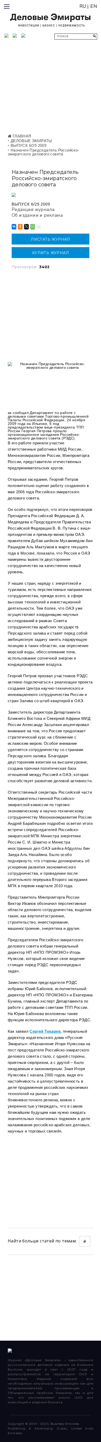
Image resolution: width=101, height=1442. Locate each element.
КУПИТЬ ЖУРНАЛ (50, 253)
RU (83, 6)
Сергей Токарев (45, 1031)
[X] (26, 226)
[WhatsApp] (32, 226)
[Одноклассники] (20, 226)
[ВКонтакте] (14, 226)
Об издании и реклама (37, 215)
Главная (21, 136)
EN (93, 6)
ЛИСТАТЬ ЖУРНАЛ (50, 239)
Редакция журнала (33, 209)
